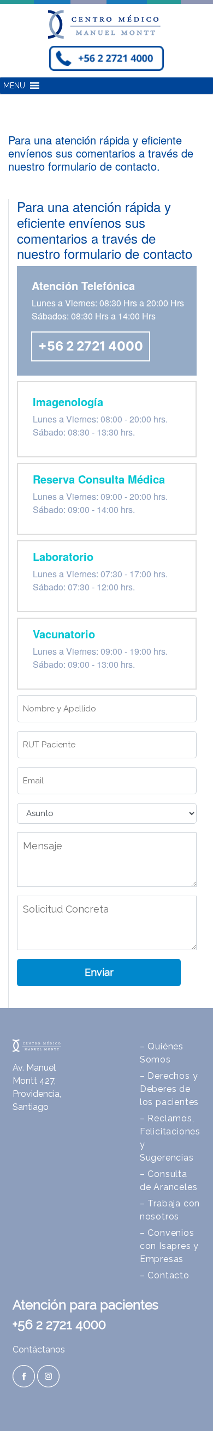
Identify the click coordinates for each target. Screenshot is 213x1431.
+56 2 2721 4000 (90, 346)
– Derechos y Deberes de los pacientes (169, 1089)
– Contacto (165, 1275)
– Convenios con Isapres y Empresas (169, 1246)
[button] (14, 85)
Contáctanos (39, 1349)
